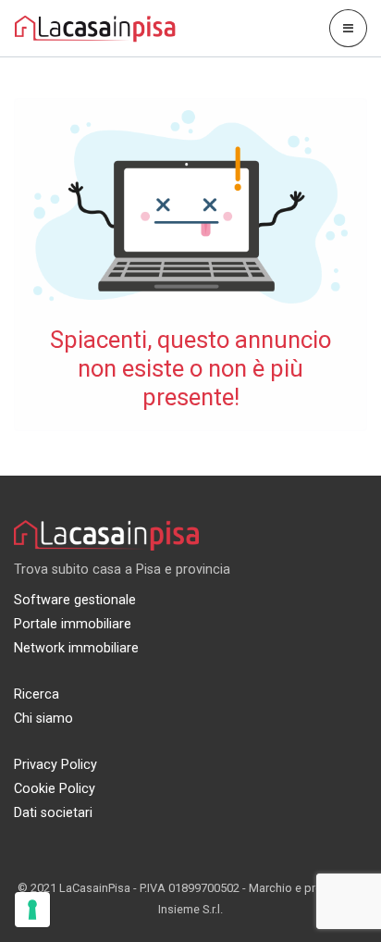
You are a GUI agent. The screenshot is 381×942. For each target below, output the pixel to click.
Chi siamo (43, 718)
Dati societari (53, 813)
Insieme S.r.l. (190, 909)
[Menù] (348, 28)
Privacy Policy (55, 765)
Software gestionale (75, 600)
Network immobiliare (76, 648)
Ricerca (36, 694)
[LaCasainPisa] (95, 27)
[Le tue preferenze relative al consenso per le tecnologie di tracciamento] (32, 909)
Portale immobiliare (72, 624)
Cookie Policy (54, 789)
